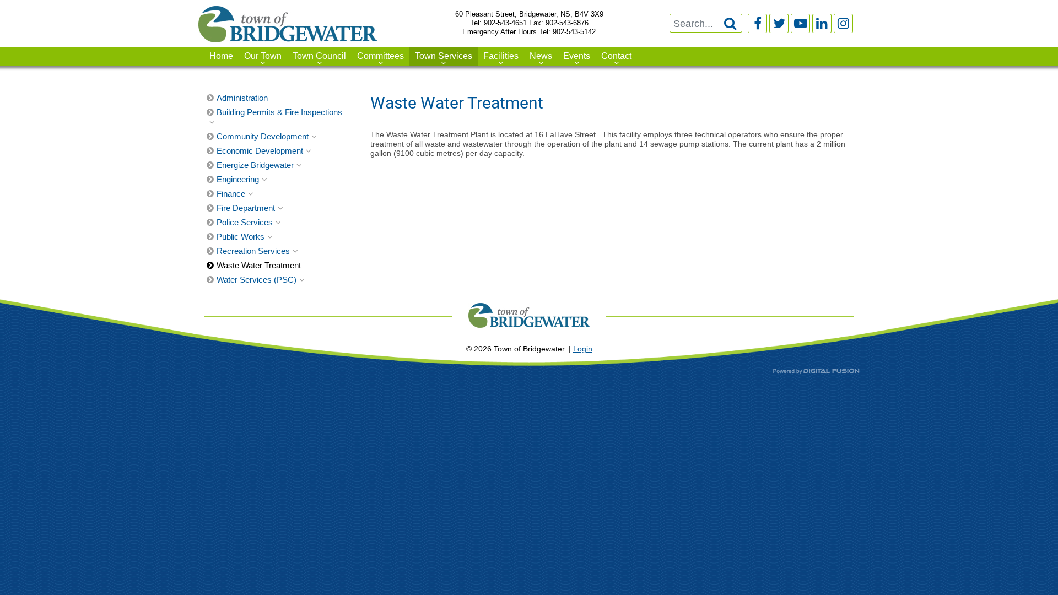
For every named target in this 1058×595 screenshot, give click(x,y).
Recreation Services (253, 251)
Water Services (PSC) (256, 279)
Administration (242, 97)
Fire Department (246, 208)
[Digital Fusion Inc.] (816, 370)
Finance (231, 193)
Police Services (245, 222)
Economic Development (260, 150)
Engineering (238, 179)
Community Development (263, 136)
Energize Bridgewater (255, 165)
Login (582, 348)
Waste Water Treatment (259, 265)
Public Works (240, 236)
